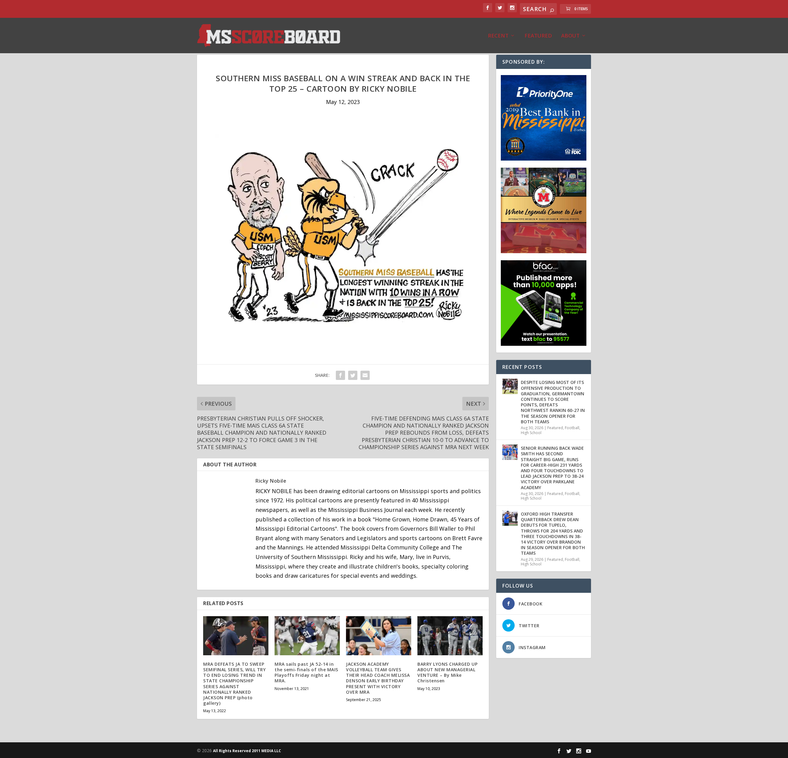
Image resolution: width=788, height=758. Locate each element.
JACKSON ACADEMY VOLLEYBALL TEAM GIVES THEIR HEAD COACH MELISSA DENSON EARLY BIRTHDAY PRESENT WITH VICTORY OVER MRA (378, 678)
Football (572, 427)
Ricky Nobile (270, 480)
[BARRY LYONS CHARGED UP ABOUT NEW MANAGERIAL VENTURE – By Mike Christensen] (450, 635)
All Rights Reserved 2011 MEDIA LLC (247, 750)
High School (531, 432)
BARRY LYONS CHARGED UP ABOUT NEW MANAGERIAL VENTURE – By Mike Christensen (447, 672)
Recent (498, 36)
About (570, 36)
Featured (538, 36)
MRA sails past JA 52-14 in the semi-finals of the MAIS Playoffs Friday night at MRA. (306, 672)
